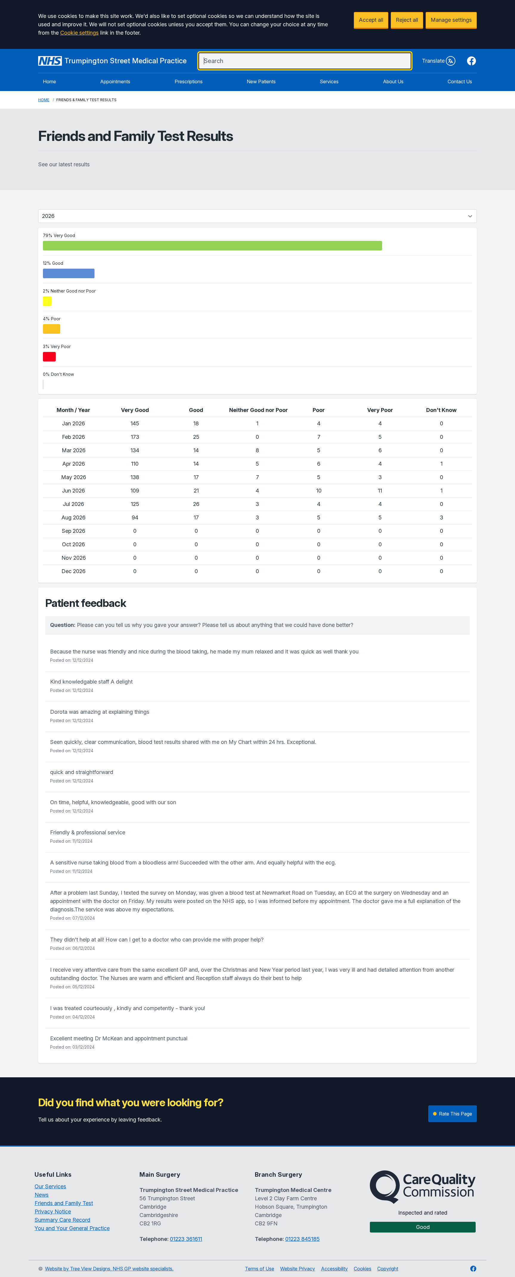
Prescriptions (189, 81)
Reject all (407, 20)
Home (49, 81)
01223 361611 (186, 1239)
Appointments (115, 81)
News (42, 1195)
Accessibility (334, 1269)
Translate (433, 61)
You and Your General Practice (72, 1228)
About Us (393, 81)
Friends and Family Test (64, 1203)
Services (329, 81)
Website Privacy (297, 1269)
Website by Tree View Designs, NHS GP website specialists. (109, 1269)
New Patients (261, 81)
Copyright (387, 1269)
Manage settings (451, 20)
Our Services (50, 1186)
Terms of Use (259, 1269)
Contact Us (460, 81)
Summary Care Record (62, 1220)
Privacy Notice (53, 1211)
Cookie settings (79, 33)
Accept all (371, 20)
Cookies (362, 1269)
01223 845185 (302, 1239)
